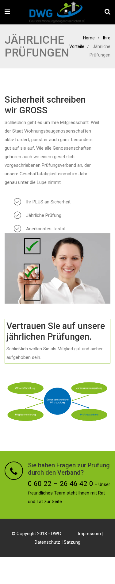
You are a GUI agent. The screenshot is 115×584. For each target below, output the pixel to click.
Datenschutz (47, 542)
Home (89, 37)
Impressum (89, 533)
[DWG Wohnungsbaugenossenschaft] (57, 13)
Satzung (72, 542)
